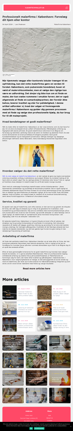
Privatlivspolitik (39, 428)
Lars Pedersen (20, 24)
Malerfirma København (62, 24)
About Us (49, 418)
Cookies (49, 420)
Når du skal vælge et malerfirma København (19, 176)
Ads (49, 415)
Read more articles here (36, 268)
